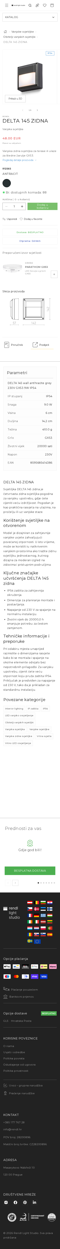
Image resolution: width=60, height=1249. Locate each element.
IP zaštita (33, 708)
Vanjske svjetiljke (23, 31)
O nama (8, 1046)
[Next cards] (15, 883)
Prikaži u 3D (15, 98)
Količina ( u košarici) (16, 199)
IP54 (45, 708)
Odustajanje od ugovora (19, 1064)
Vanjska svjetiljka (15, 729)
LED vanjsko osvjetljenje (19, 715)
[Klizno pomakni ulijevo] (22, 110)
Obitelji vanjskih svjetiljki (19, 36)
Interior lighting (14, 708)
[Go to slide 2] (41, 883)
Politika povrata (13, 1058)
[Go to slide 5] (49, 883)
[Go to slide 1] (38, 883)
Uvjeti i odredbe (14, 1052)
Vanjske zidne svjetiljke (18, 736)
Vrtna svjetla (44, 736)
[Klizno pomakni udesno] (37, 110)
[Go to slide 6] (51, 883)
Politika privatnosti (15, 1070)
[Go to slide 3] (43, 883)
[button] (6, 5)
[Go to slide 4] (46, 883)
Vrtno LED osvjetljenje (18, 743)
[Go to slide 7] (54, 883)
